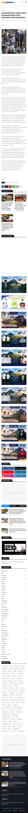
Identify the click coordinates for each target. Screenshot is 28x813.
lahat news (14, 690)
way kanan (13, 731)
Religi (14, 648)
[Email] (17, 186)
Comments (22, 506)
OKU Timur (13, 709)
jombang (5, 685)
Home (4, 810)
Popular (5, 506)
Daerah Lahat (6, 673)
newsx (23, 702)
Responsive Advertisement (14, 493)
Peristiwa (14, 637)
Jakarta (14, 594)
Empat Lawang (6, 678)
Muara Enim (14, 611)
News (16, 182)
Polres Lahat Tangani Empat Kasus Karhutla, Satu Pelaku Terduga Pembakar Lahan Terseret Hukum (20, 206)
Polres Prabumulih (6, 724)
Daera (14, 671)
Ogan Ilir (14, 624)
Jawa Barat (5, 683)
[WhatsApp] (13, 186)
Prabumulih (14, 643)
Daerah (9, 10)
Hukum (14, 590)
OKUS (19, 709)
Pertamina (14, 639)
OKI (14, 622)
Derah (9, 676)
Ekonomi (14, 588)
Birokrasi (14, 579)
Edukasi (14, 586)
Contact (15, 810)
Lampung (14, 607)
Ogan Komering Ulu (17, 707)
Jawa (14, 596)
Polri (14, 724)
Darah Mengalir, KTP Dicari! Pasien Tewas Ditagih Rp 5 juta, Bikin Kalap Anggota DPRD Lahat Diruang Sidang (7, 226)
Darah (4, 676)
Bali (14, 573)
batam (11, 668)
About (9, 810)
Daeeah (9, 671)
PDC (18, 716)
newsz (4, 704)
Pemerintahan (14, 635)
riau (14, 726)
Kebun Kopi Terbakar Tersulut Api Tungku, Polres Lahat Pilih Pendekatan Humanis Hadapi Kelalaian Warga (7, 206)
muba (11, 697)
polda (10, 721)
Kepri (14, 598)
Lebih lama (23, 273)
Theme (23, 808)
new (3, 702)
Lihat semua (23, 191)
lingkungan (12, 692)
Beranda (4, 10)
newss (17, 702)
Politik (14, 641)
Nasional (14, 618)
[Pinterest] (10, 186)
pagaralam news (6, 714)
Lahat (12, 182)
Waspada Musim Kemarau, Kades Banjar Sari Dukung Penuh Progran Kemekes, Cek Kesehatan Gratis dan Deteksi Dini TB (17, 521)
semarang (19, 726)
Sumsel (9, 728)
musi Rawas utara (14, 654)
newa (8, 702)
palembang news (6, 716)
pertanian (14, 656)
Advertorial (14, 571)
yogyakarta (20, 731)
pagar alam (12, 712)
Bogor (14, 581)
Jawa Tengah (13, 683)
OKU (7, 709)
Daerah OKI (13, 673)
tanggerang (16, 728)
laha (17, 688)
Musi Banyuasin (14, 613)
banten (22, 666)
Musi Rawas (14, 615)
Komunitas (14, 603)
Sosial (14, 650)
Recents (14, 506)
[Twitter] (6, 186)
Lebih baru (5, 273)
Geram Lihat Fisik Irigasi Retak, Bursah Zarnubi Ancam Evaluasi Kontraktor (17, 530)
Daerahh (21, 673)
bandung (16, 666)
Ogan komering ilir (7, 707)
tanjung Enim (14, 658)
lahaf (21, 688)
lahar (4, 690)
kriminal (14, 652)
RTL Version (22, 810)
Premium (10, 808)
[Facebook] (3, 186)
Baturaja (14, 577)
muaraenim (5, 697)
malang (11, 695)
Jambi (16, 680)
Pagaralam (14, 630)
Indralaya (14, 592)
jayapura (20, 683)
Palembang (14, 633)
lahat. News (22, 690)
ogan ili (9, 704)
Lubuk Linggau (14, 609)
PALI (14, 628)
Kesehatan (14, 601)
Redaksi (14, 645)
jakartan (10, 680)
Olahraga (14, 626)
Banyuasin (14, 575)
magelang (5, 695)
